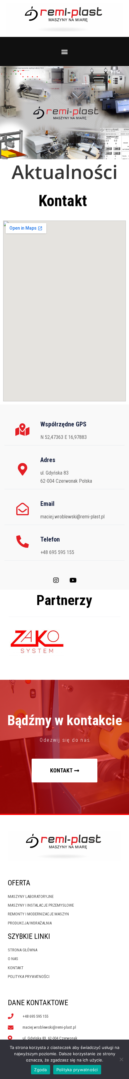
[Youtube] (73, 580)
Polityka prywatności (77, 1069)
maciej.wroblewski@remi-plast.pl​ (72, 517)
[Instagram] (56, 580)
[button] (64, 51)
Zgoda (40, 1069)
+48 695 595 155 (57, 552)
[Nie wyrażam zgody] (121, 1059)
